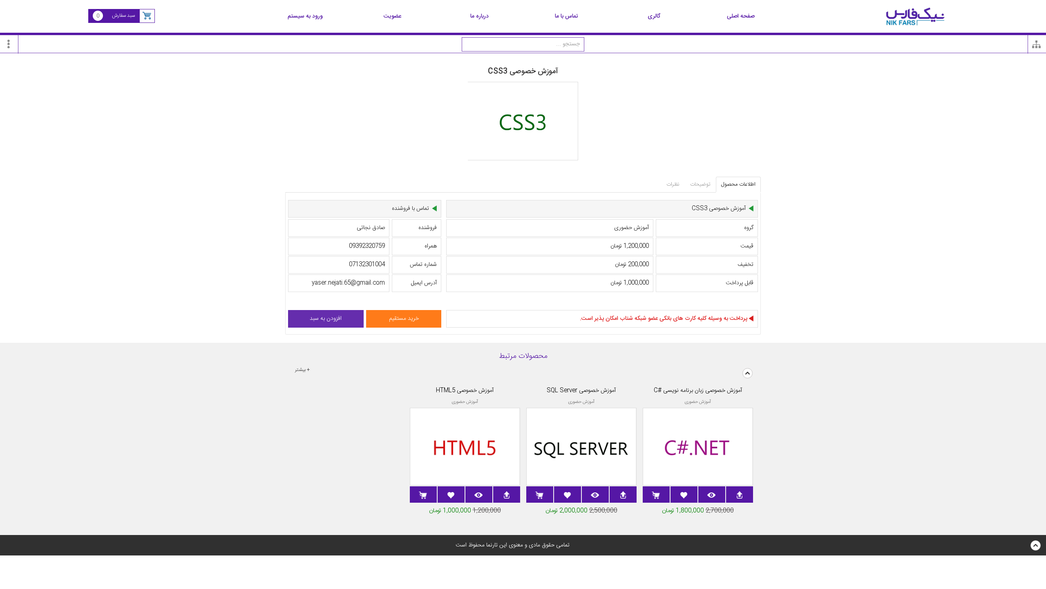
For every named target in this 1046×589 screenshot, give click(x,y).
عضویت (392, 16)
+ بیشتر (302, 369)
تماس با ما (566, 16)
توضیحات (700, 184)
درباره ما (479, 16)
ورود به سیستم (305, 16)
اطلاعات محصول (738, 184)
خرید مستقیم (404, 319)
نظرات (672, 184)
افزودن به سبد (326, 319)
